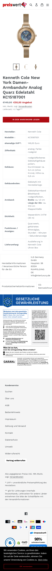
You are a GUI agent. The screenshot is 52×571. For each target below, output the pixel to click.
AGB (7, 405)
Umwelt (9, 446)
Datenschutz (11, 440)
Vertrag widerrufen (15, 460)
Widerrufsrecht (12, 453)
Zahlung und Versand (15, 426)
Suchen (8, 391)
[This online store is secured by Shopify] (22, 545)
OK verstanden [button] (26, 566)
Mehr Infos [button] (42, 560)
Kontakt (9, 433)
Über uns (9, 398)
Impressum (10, 419)
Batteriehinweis (12, 412)
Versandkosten (25, 106)
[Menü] (47, 5)
